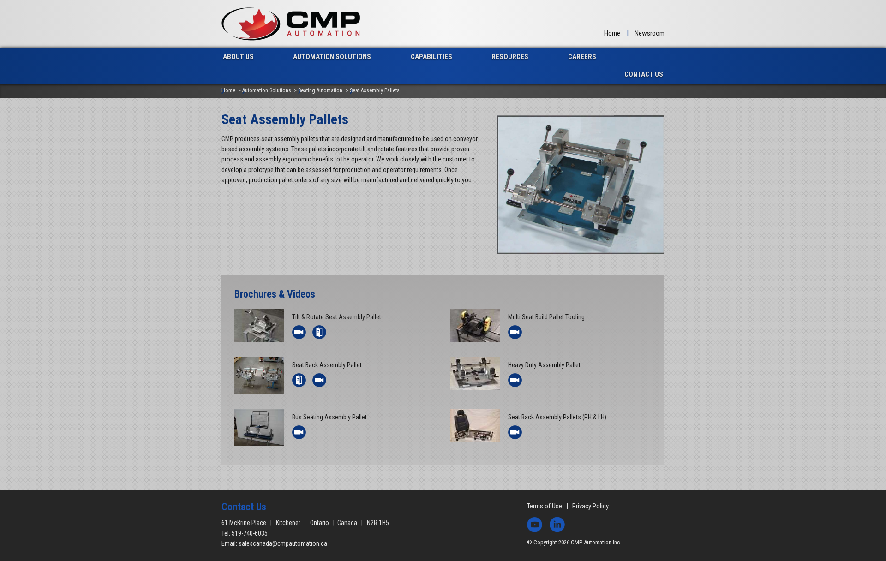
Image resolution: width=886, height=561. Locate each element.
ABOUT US (238, 57)
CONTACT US (643, 74)
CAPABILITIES (431, 57)
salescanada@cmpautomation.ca (283, 543)
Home (612, 33)
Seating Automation (320, 90)
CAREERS (582, 57)
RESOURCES (509, 57)
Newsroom (649, 33)
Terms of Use (544, 506)
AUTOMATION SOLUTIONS (332, 57)
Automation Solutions (266, 90)
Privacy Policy (590, 506)
